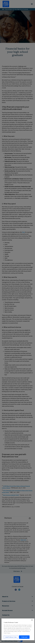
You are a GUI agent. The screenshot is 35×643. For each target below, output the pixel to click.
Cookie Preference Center (11, 637)
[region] (18, 629)
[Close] (32, 620)
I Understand (24, 637)
